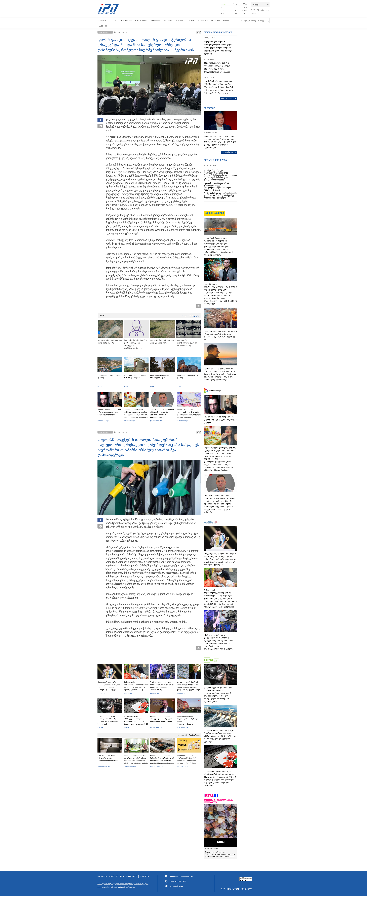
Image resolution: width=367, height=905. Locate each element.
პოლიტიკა (113, 21)
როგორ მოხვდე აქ (190, 316)
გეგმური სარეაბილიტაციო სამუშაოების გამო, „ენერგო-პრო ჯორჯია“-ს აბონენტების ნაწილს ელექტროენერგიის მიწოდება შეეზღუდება (218, 87)
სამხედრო (203, 21)
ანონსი (226, 21)
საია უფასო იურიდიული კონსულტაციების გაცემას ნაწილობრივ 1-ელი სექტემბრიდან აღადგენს (217, 67)
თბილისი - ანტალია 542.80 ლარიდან (109, 376)
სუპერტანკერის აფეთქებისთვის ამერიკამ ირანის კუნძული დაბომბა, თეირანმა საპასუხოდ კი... (220, 335)
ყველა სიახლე (228, 98)
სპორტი (192, 21)
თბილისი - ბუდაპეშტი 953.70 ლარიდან (160, 376)
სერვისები (131, 876)
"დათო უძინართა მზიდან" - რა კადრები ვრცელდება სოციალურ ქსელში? (109, 412)
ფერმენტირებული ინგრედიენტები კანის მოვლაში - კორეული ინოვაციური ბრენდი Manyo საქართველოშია (187, 760)
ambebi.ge (101, 693)
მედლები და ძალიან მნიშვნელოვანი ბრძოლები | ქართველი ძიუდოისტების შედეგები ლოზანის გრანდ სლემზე (218, 48)
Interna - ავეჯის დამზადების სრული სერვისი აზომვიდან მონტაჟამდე (109, 758)
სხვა (101, 26)
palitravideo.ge (103, 421)
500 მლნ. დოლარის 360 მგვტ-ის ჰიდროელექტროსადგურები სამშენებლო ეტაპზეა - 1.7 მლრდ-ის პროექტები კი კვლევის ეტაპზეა (220, 736)
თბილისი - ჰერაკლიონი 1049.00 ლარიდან (135, 376)
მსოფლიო (156, 21)
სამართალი (126, 21)
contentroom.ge (103, 767)
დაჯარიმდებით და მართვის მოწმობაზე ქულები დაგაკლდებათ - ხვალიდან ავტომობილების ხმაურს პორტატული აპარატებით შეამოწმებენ (109, 724)
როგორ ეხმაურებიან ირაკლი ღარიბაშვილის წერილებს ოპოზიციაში (161, 718)
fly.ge (99, 386)
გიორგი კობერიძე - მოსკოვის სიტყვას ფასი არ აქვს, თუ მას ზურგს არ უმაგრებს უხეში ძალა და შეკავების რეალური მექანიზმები (220, 141)
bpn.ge (223, 4)
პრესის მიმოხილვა (215, 160)
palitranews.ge (156, 727)
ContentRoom (194, 735)
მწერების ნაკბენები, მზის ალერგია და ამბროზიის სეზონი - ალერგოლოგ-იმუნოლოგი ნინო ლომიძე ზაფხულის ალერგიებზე (136, 760)
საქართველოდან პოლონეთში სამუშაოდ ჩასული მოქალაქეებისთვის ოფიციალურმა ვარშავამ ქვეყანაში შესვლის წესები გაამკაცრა (188, 724)
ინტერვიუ (209, 108)
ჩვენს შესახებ (116, 876)
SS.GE (102, 316)
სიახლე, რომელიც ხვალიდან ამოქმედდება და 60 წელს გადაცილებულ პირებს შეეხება (189, 413)
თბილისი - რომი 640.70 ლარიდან (187, 376)
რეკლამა (144, 876)
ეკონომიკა (180, 21)
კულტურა (215, 21)
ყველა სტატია (228, 152)
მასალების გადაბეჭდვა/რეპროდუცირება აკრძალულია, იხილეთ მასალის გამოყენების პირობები (123, 885)
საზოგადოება (141, 21)
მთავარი (101, 21)
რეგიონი (168, 21)
